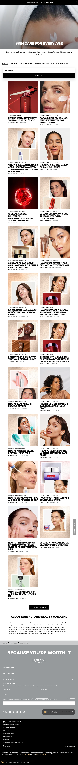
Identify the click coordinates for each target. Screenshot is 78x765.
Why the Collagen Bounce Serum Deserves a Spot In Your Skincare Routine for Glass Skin (23, 168)
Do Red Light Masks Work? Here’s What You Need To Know (22, 312)
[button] (75, 527)
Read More (8, 57)
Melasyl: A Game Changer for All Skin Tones (54, 166)
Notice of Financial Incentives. (50, 699)
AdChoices (26, 754)
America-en (8, 746)
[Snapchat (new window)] (20, 712)
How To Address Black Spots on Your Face (21, 452)
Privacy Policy (6, 730)
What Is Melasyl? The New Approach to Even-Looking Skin (54, 216)
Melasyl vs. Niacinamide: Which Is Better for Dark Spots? (54, 453)
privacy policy (41, 754)
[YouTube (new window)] (10, 712)
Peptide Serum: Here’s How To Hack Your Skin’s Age (22, 119)
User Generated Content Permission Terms (13, 742)
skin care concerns (26, 63)
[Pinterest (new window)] (17, 712)
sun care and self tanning (59, 63)
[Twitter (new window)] (13, 712)
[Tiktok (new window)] (24, 712)
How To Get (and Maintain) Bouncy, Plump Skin (54, 498)
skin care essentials (42, 63)
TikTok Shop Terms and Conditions (11, 724)
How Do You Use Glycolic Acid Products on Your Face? (54, 406)
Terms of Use (6, 739)
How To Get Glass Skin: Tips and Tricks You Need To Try (23, 498)
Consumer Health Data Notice (10, 727)
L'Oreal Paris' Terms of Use (42, 698)
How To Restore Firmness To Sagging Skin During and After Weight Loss (54, 312)
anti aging (14, 63)
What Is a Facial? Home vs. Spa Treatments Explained (54, 543)
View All (5, 63)
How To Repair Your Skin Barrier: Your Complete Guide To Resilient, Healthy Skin (22, 545)
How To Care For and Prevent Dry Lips (20, 405)
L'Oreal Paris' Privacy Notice (34, 699)
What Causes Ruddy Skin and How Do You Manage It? (22, 593)
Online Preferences (7, 736)
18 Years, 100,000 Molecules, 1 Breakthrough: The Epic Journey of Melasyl (21, 217)
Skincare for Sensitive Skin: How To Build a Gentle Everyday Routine (23, 265)
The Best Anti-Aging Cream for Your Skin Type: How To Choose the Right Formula (55, 359)
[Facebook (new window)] (3, 712)
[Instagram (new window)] (6, 712)
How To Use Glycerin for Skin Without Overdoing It (54, 264)
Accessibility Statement (8, 733)
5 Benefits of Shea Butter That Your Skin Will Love (22, 358)
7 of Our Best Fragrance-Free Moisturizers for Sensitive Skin (54, 120)
